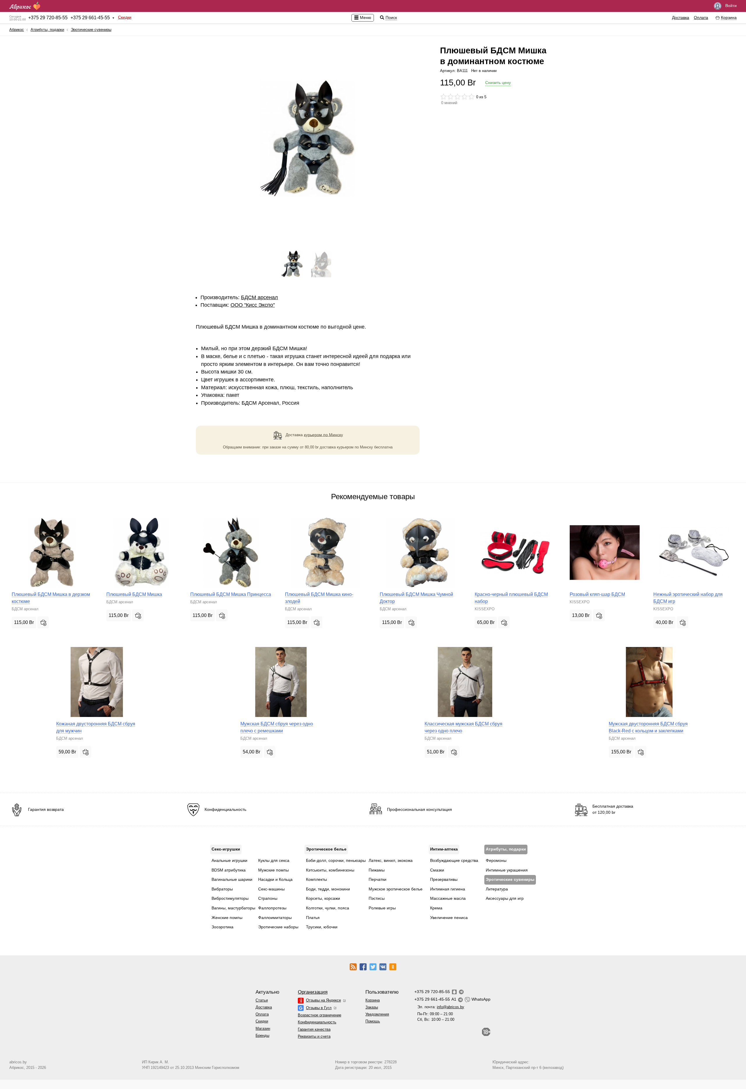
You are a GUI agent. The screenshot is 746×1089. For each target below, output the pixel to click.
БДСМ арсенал (259, 297)
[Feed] (353, 966)
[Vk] (382, 966)
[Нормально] (457, 96)
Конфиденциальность (317, 1022)
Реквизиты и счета (314, 1036)
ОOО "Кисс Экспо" (253, 305)
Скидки (124, 17)
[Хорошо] (464, 96)
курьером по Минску (323, 434)
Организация (313, 992)
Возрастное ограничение (319, 1015)
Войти (730, 5)
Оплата (701, 17)
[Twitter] (373, 966)
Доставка (680, 17)
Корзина (372, 1000)
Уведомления (377, 1014)
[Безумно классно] (471, 96)
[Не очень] (450, 96)
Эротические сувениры (91, 29)
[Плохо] (443, 96)
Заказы (371, 1007)
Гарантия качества (314, 1029)
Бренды (262, 1035)
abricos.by (18, 1062)
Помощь (372, 1021)
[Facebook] (363, 966)
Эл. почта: (440, 1007)
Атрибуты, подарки (47, 29)
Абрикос (16, 29)
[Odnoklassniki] (392, 966)
